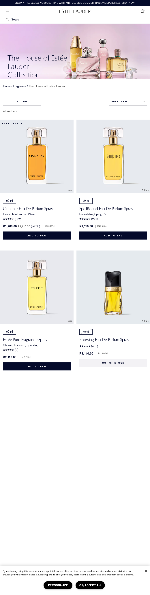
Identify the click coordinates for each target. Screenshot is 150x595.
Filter (22, 101)
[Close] (146, 571)
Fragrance (19, 86)
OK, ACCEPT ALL (90, 585)
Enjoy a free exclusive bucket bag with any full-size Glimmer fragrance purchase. (75, 2)
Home (7, 86)
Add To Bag (36, 235)
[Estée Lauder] (75, 11)
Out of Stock (113, 362)
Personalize (58, 585)
